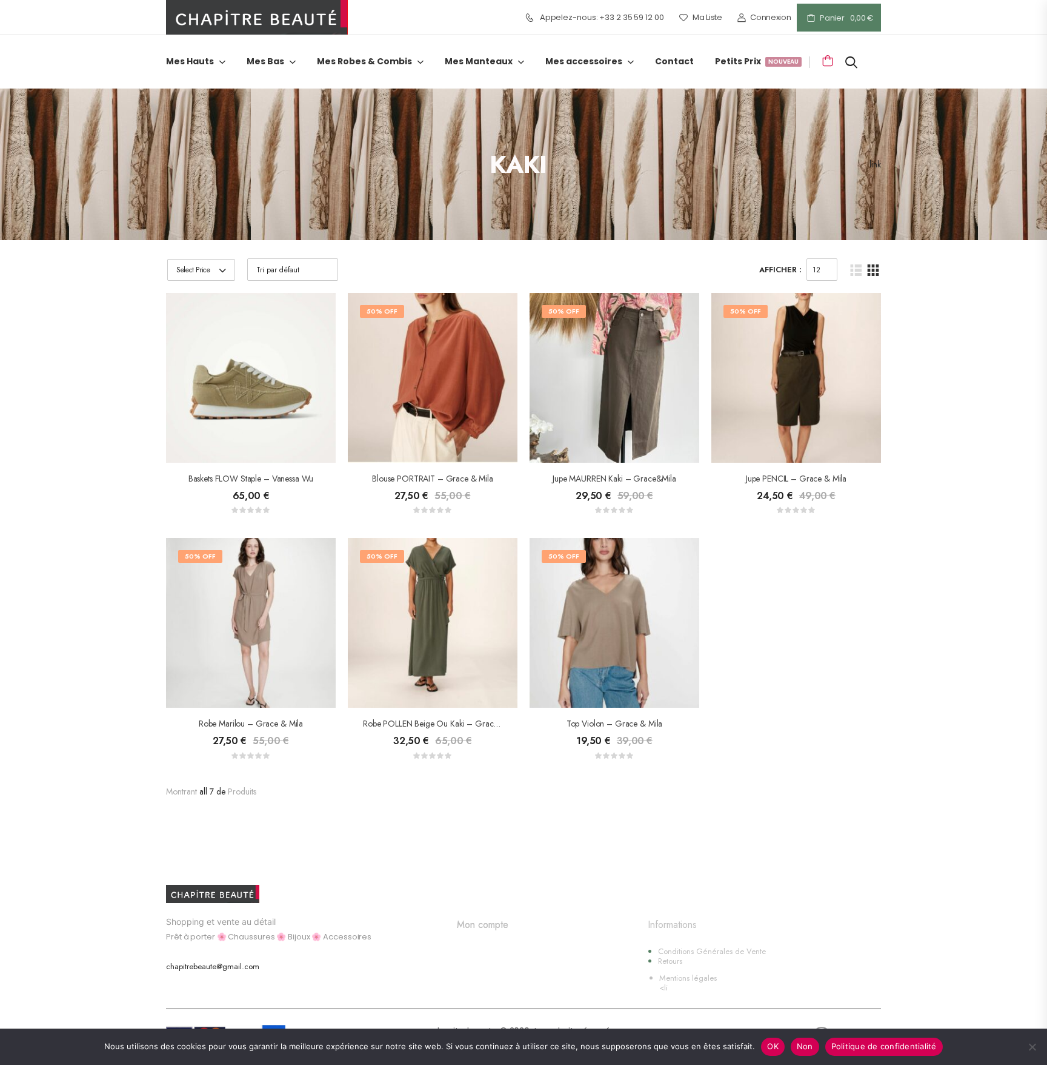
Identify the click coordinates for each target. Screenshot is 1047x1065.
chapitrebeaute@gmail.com (212, 966)
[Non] (1032, 1047)
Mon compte (482, 925)
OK (773, 1046)
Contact (674, 61)
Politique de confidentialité (884, 1046)
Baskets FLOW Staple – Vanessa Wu (251, 478)
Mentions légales (688, 978)
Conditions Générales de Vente (712, 951)
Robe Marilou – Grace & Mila (251, 723)
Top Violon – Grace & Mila (615, 723)
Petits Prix (756, 62)
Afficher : (780, 269)
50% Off (382, 311)
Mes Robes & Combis (364, 61)
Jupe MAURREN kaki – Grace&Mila (614, 478)
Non (805, 1046)
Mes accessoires (583, 61)
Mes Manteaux (479, 61)
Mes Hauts (190, 61)
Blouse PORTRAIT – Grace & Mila (432, 478)
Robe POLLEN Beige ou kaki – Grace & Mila (442, 723)
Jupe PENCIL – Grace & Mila (796, 478)
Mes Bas (265, 61)
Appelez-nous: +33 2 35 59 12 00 (602, 17)
